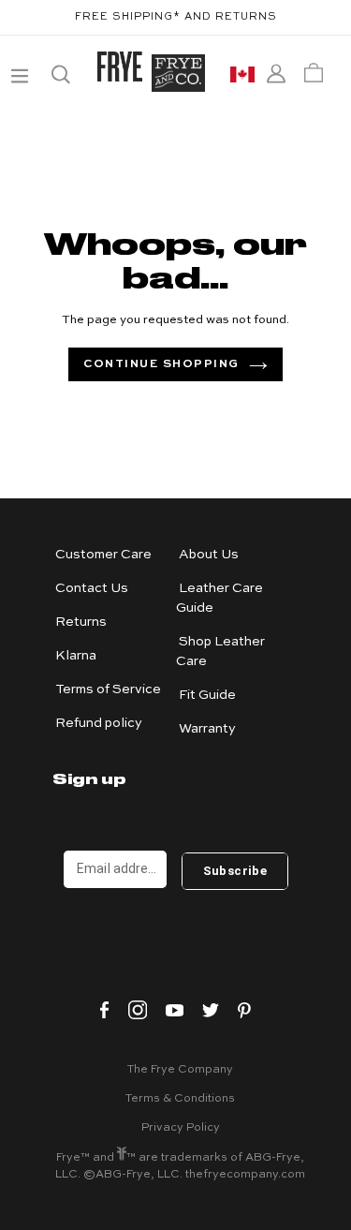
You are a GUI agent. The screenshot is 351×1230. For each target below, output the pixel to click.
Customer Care (103, 554)
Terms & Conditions (180, 1098)
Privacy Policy (180, 1128)
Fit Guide (207, 695)
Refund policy (98, 723)
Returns (81, 622)
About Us (209, 554)
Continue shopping (161, 364)
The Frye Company (180, 1069)
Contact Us (91, 588)
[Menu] (18, 73)
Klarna (75, 655)
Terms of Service (108, 689)
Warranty (207, 728)
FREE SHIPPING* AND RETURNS (176, 16)
